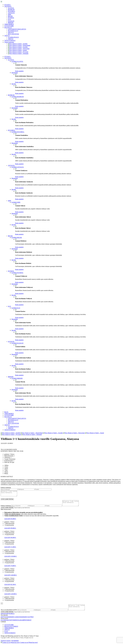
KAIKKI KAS (16, 308)
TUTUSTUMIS (9, 26)
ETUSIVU (7, 5)
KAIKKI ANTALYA (18, 167)
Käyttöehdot (15, 640)
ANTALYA (11, 13)
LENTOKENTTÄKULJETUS (17, 29)
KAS (9, 19)
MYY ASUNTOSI (13, 34)
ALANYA (11, 8)
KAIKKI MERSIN (17, 378)
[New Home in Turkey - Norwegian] (18, 48)
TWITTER (12, 620)
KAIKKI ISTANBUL (18, 132)
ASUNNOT (7, 6)
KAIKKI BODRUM (18, 96)
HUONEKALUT (13, 31)
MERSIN (10, 22)
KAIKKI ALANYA (17, 61)
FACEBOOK (5, 620)
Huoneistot (15, 72)
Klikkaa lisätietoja (6, 487)
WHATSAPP (4, 613)
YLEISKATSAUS (13, 37)
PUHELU (12, 613)
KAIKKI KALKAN (17, 343)
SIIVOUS (11, 32)
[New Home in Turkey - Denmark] (18, 53)
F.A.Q (6, 631)
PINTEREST (27, 620)
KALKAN (11, 21)
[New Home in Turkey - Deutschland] (19, 45)
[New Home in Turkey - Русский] (18, 52)
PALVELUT (8, 27)
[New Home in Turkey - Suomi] (17, 50)
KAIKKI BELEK (17, 237)
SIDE (9, 14)
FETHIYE (11, 18)
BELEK (10, 16)
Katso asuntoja (19, 71)
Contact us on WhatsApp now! (29, 642)
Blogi (31, 617)
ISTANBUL (11, 11)
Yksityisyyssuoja (5, 640)
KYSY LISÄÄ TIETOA (7, 499)
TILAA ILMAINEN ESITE (9, 610)
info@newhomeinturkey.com (9, 617)
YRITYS (7, 35)
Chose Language (9, 42)
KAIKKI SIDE (16, 202)
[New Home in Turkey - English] (17, 44)
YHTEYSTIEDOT (9, 40)
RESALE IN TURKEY (11, 626)
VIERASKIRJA (9, 24)
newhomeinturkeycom (23, 617)
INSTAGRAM (19, 620)
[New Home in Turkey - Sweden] (18, 47)
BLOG (6, 412)
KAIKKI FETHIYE (17, 272)
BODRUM (11, 9)
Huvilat (14, 84)
